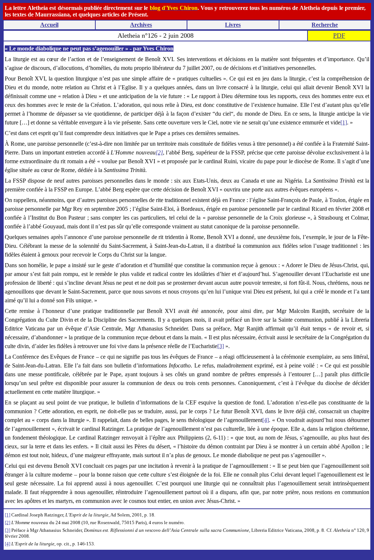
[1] (343, 122)
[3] (220, 346)
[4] (265, 420)
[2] (7, 522)
